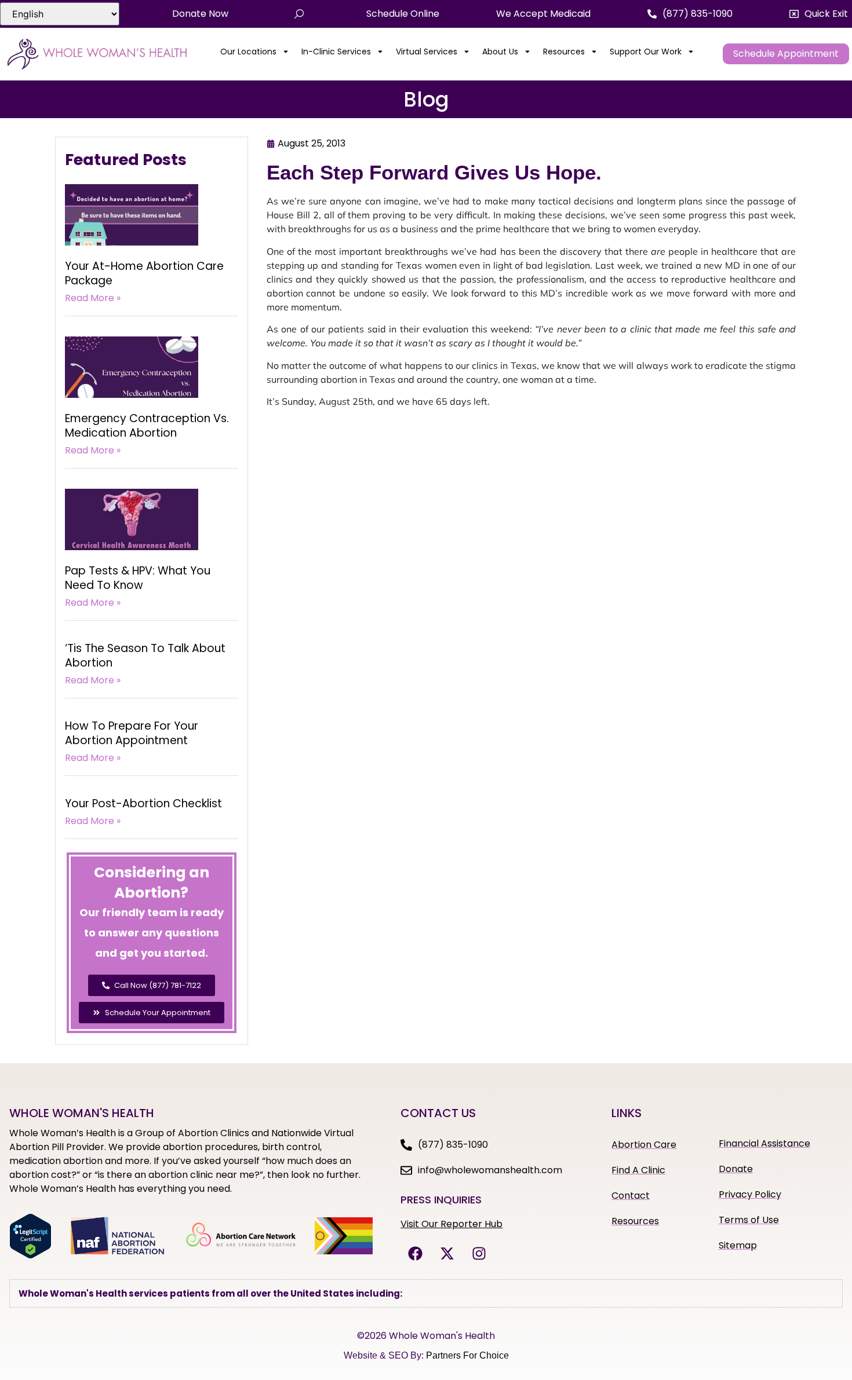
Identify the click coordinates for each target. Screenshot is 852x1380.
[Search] (299, 14)
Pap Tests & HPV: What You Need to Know (137, 578)
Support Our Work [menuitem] (646, 51)
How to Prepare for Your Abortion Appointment (131, 733)
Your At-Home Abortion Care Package (144, 273)
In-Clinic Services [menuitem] (336, 51)
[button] (818, 14)
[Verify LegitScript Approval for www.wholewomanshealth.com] (30, 1255)
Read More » (93, 298)
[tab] (426, 1293)
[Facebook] (414, 1253)
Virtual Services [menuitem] (426, 51)
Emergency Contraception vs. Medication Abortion (147, 426)
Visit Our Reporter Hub (451, 1224)
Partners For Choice (467, 1355)
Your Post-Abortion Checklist (143, 803)
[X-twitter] (446, 1253)
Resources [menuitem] (564, 51)
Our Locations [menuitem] (248, 51)
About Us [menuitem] (500, 51)
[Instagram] (478, 1253)
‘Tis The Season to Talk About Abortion (145, 655)
